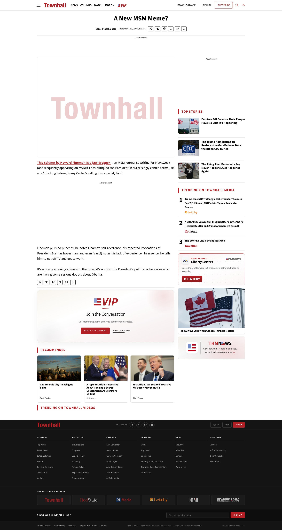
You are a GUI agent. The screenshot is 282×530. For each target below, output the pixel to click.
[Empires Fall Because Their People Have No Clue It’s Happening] (188, 126)
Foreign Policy (78, 467)
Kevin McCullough (114, 455)
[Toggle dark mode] (244, 5)
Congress (76, 450)
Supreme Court (78, 478)
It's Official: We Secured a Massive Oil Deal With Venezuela (152, 386)
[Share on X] (150, 28)
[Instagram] (138, 424)
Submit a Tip (181, 461)
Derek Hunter (112, 450)
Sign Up (238, 514)
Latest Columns (44, 455)
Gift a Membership (218, 450)
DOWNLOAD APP (186, 5)
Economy (76, 461)
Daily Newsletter (217, 455)
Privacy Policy (59, 525)
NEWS (74, 5)
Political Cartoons (45, 467)
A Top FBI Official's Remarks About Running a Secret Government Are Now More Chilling (102, 389)
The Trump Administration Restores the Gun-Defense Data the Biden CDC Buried (221, 145)
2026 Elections (78, 444)
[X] (132, 424)
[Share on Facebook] (164, 28)
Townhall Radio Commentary (154, 467)
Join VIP (238, 424)
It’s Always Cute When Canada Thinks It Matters (207, 330)
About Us (179, 444)
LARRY (143, 444)
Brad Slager (111, 461)
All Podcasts (146, 472)
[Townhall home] (48, 425)
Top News (41, 444)
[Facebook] (145, 424)
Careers (179, 455)
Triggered (145, 450)
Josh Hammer (112, 472)
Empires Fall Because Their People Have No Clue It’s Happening (223, 121)
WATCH (98, 5)
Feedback (72, 525)
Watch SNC (215, 461)
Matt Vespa (91, 398)
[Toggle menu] (38, 5)
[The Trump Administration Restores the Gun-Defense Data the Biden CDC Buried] (188, 148)
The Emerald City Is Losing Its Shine (56, 386)
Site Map (103, 525)
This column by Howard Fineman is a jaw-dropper (74, 163)
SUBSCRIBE (224, 5)
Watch (40, 461)
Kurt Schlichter (113, 444)
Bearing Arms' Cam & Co (152, 461)
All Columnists (112, 478)
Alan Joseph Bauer (114, 467)
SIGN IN (207, 5)
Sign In (216, 424)
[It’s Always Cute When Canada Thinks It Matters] (211, 308)
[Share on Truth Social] (157, 28)
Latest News (42, 450)
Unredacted (146, 455)
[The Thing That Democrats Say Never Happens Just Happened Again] (188, 171)
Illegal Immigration (80, 472)
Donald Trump (78, 455)
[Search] (237, 5)
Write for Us (181, 467)
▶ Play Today (192, 279)
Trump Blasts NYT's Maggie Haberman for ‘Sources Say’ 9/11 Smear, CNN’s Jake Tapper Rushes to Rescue (213, 203)
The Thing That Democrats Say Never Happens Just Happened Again (220, 168)
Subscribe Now (122, 330)
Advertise (180, 450)
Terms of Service (43, 525)
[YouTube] (152, 424)
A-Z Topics (77, 437)
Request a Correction (88, 525)
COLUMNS (86, 5)
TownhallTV (42, 472)
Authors (40, 478)
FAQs (227, 424)
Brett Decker (45, 398)
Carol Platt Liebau (105, 29)
